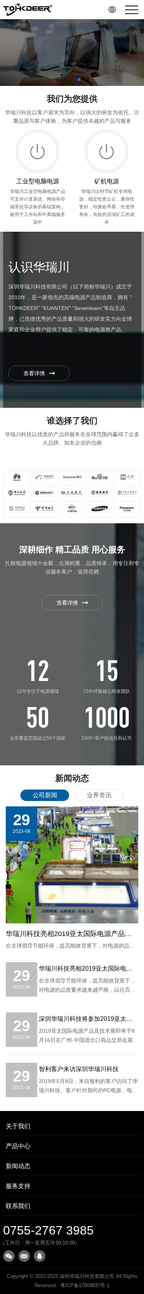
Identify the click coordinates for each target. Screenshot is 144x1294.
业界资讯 (99, 795)
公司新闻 (45, 795)
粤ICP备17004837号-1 (84, 1285)
